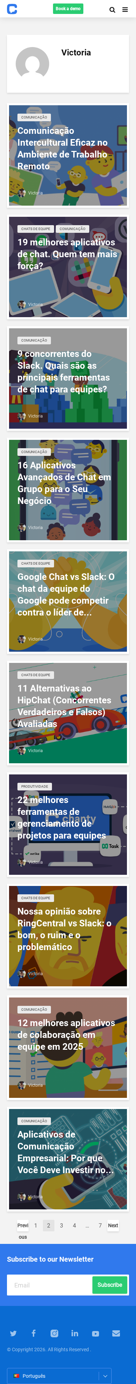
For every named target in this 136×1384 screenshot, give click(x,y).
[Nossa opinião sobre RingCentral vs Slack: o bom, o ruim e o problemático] (68, 935)
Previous (22, 1227)
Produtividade (34, 786)
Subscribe (110, 1285)
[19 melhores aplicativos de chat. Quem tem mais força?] (68, 266)
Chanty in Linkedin (75, 1333)
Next (113, 1225)
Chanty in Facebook (34, 1333)
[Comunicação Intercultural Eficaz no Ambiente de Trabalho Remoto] (68, 155)
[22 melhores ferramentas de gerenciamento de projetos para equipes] (68, 824)
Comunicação (34, 117)
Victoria (35, 193)
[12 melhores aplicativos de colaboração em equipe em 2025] (68, 1047)
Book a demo (68, 8)
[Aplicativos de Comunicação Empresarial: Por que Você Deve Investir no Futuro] (68, 1158)
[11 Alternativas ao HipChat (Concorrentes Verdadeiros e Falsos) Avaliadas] (68, 712)
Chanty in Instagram (54, 1333)
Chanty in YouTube (95, 1333)
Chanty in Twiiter (13, 1333)
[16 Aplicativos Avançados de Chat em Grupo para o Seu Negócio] (68, 489)
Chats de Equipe (35, 229)
